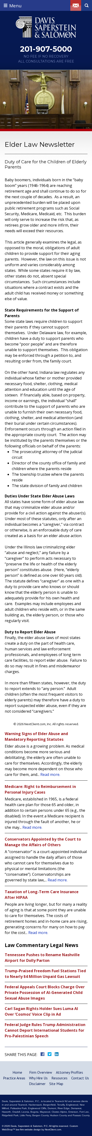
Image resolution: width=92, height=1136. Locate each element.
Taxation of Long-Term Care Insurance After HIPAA (42, 894)
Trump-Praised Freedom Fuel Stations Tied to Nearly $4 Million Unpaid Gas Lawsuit (45, 973)
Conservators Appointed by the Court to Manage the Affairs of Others (43, 842)
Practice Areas (14, 1078)
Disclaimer (37, 1083)
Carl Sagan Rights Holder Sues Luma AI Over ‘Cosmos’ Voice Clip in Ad (41, 1011)
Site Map (56, 1083)
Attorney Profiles (69, 1072)
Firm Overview (40, 1072)
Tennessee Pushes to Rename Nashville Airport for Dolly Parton (42, 957)
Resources (59, 1078)
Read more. (50, 774)
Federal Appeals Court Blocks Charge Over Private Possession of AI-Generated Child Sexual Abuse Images (45, 992)
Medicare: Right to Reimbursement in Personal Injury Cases (40, 789)
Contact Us (80, 1078)
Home (17, 1072)
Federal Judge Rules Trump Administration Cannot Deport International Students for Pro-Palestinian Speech (45, 1030)
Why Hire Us (38, 1078)
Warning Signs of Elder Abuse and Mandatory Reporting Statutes (36, 736)
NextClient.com (53, 1129)
